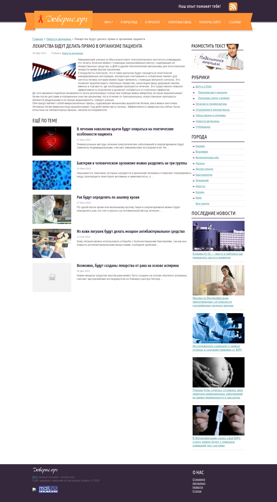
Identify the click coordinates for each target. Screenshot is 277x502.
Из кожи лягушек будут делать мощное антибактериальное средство (131, 231)
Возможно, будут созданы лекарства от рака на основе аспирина (128, 265)
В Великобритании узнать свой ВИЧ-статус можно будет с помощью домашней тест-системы (217, 442)
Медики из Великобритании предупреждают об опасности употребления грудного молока (213, 301)
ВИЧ (35, 477)
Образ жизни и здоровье (211, 115)
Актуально (199, 483)
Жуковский (202, 180)
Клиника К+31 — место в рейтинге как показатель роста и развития (218, 255)
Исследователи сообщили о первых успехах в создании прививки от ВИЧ (217, 347)
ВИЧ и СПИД (203, 86)
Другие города (204, 169)
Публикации (203, 126)
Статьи (197, 491)
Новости (198, 487)
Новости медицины (58, 39)
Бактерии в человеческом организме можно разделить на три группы (132, 163)
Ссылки (235, 22)
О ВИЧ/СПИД (129, 22)
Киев (198, 197)
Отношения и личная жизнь (213, 109)
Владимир (202, 151)
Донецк (200, 163)
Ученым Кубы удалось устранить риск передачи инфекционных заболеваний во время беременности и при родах (218, 394)
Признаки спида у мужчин (214, 98)
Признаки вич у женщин (212, 92)
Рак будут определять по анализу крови (108, 197)
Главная (37, 39)
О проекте (152, 22)
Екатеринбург (204, 174)
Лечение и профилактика (211, 103)
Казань (200, 192)
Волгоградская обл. (207, 157)
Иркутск (200, 186)
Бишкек (200, 146)
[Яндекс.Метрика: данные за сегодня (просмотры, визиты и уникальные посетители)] (34, 489)
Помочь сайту (210, 22)
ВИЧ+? (109, 22)
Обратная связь (179, 22)
